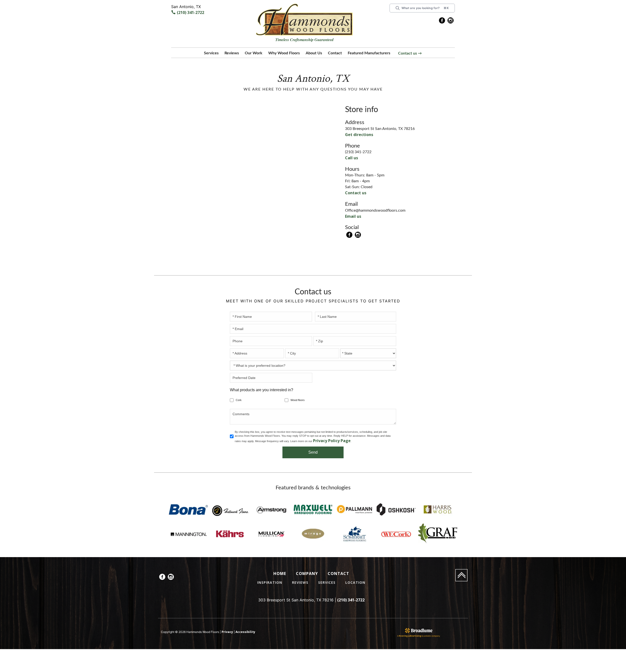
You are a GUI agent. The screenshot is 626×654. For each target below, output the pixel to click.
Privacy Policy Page (329, 440)
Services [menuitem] (327, 582)
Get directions (356, 134)
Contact (335, 53)
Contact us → (410, 53)
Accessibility (241, 632)
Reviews (231, 53)
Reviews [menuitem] (299, 582)
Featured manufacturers (369, 53)
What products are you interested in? (261, 389)
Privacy (226, 632)
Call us (351, 157)
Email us (352, 215)
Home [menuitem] (279, 573)
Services (211, 53)
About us (314, 53)
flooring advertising (410, 636)
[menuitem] (442, 21)
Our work (253, 53)
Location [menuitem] (357, 582)
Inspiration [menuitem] (268, 582)
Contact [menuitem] (339, 573)
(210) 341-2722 (189, 13)
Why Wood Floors (284, 53)
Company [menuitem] (307, 573)
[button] (211, 54)
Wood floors (298, 399)
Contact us (354, 192)
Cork (239, 399)
